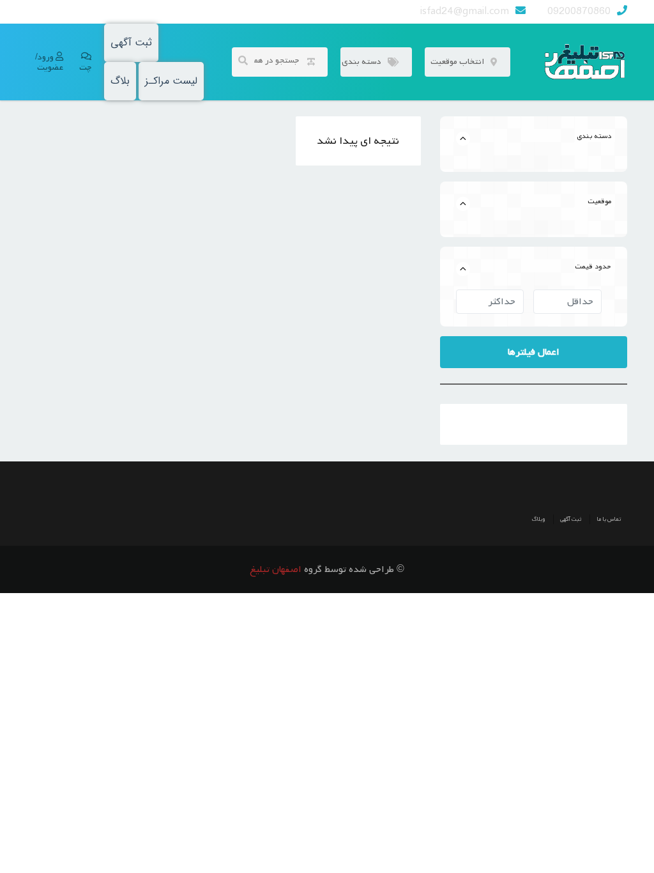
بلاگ (120, 81)
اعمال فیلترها (533, 352)
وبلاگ (538, 519)
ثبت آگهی (131, 42)
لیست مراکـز (171, 81)
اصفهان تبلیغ (275, 569)
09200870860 (579, 11)
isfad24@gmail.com (464, 11)
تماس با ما (609, 519)
